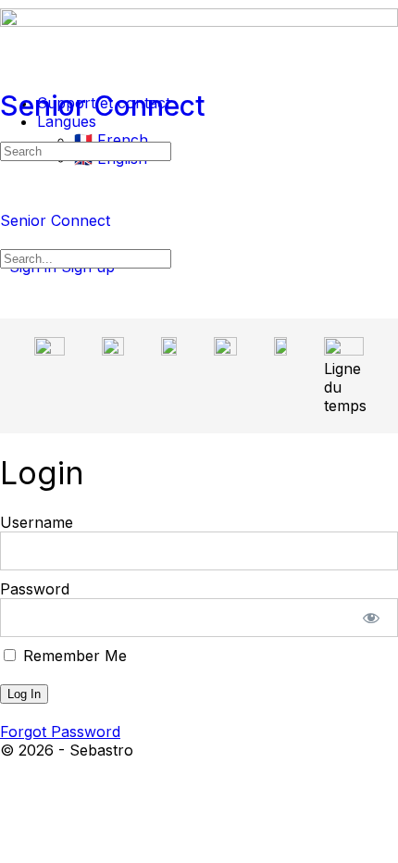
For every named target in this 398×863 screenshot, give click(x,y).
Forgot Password (60, 731)
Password (34, 589)
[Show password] (371, 617)
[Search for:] (85, 150)
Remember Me (73, 655)
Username (36, 522)
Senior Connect (102, 105)
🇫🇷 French (111, 140)
